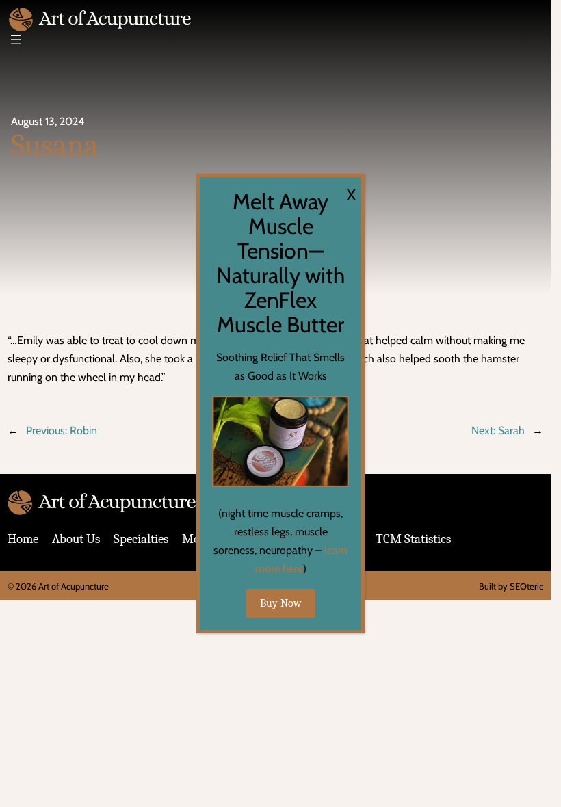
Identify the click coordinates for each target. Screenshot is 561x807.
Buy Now (281, 603)
